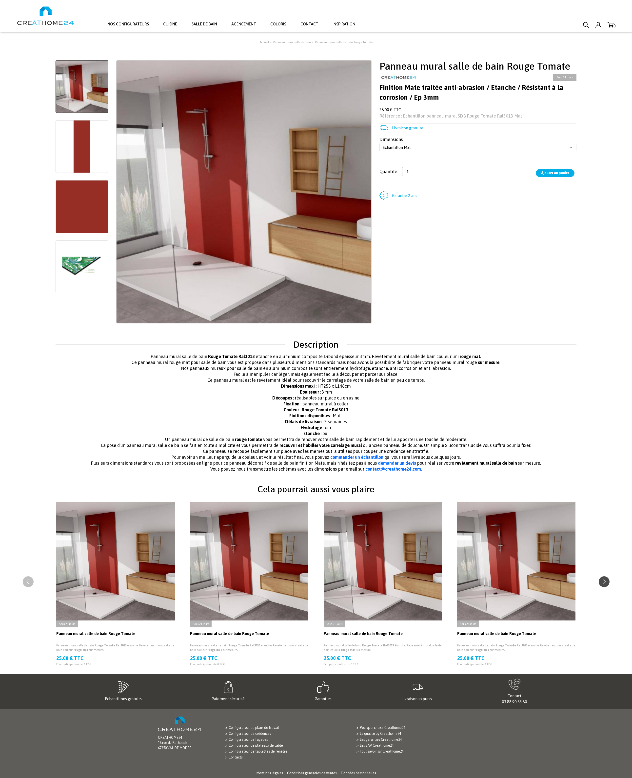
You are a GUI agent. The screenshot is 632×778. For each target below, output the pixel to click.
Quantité (388, 171)
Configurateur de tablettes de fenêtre (258, 751)
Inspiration (344, 24)
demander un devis (397, 463)
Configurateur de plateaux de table (256, 745)
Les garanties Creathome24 (381, 739)
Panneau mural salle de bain (292, 42)
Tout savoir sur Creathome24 (381, 751)
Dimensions (391, 139)
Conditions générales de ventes (312, 773)
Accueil (264, 42)
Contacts (236, 757)
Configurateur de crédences (250, 734)
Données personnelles (358, 773)
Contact (309, 24)
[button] (604, 581)
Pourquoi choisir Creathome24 (382, 728)
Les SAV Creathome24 (377, 745)
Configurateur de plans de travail (254, 728)
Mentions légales (269, 773)
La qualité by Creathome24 (380, 734)
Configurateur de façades (248, 739)
